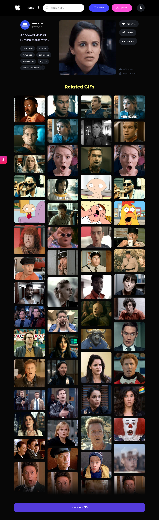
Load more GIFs (79, 507)
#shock (42, 48)
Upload (123, 7)
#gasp (43, 61)
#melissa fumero (31, 67)
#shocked (28, 48)
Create (100, 7)
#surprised (44, 55)
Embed (130, 41)
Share (130, 32)
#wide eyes (28, 61)
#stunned (27, 55)
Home (30, 8)
